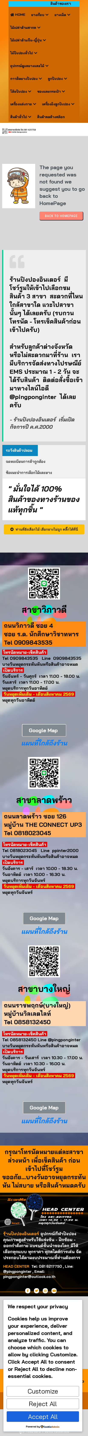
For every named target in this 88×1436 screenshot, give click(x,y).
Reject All (43, 1404)
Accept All (43, 1417)
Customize (43, 1391)
